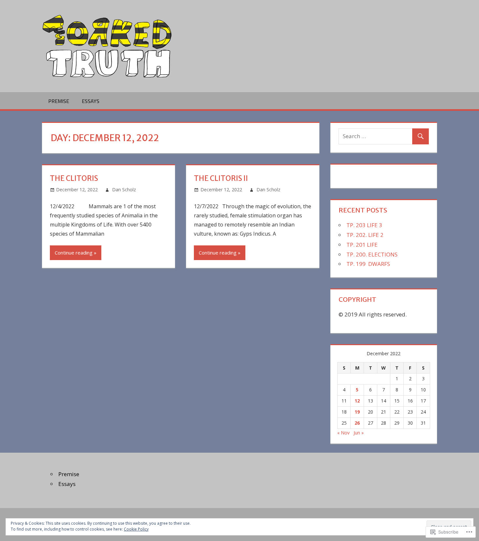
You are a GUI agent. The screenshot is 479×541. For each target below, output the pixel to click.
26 (357, 423)
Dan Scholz (124, 189)
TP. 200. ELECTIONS (372, 254)
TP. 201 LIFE (362, 244)
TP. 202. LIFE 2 (365, 235)
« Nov (343, 433)
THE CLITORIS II (221, 178)
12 (357, 401)
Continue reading (74, 252)
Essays (90, 101)
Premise (58, 101)
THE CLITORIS (74, 178)
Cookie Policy (136, 529)
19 (357, 412)
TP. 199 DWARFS (368, 264)
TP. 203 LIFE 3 (364, 225)
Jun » (359, 433)
